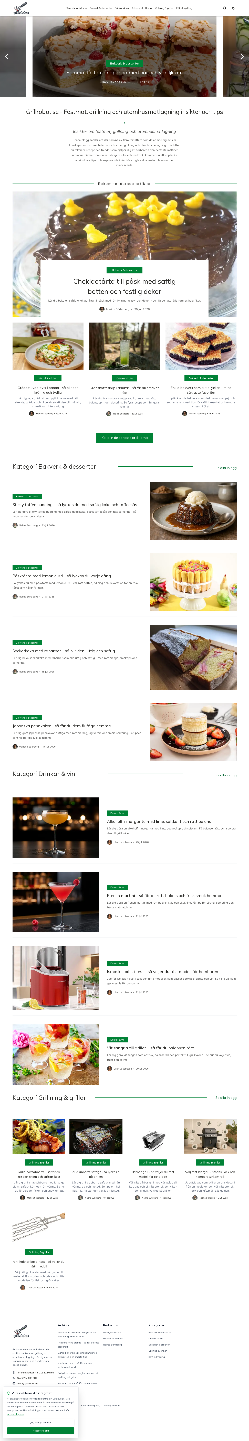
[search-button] (224, 8)
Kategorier (156, 1325)
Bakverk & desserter (101, 8)
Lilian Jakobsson (112, 1332)
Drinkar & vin (122, 8)
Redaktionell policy (90, 1405)
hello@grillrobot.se (27, 1383)
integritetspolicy (15, 1414)
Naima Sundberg (112, 1344)
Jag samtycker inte (40, 1422)
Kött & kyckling (184, 8)
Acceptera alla (41, 1430)
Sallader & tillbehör (142, 8)
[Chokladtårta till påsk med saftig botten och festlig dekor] (125, 254)
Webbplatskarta (112, 1405)
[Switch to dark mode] (234, 8)
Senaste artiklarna (76, 8)
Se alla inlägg (226, 468)
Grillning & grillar (164, 8)
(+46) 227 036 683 (27, 1378)
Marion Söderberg (113, 1338)
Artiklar (64, 1325)
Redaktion (110, 1325)
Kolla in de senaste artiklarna (124, 437)
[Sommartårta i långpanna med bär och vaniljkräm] (124, 56)
